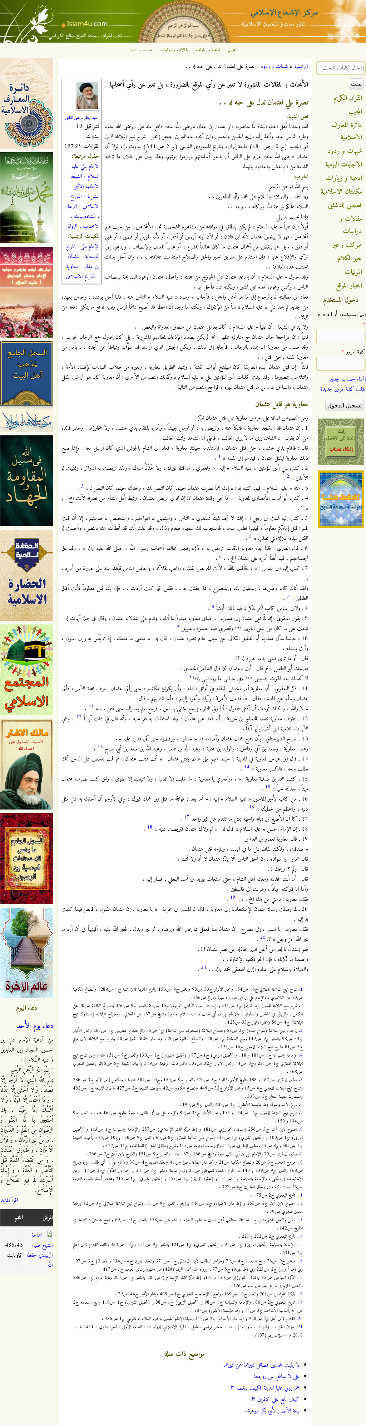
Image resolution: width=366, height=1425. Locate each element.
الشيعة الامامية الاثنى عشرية (85, 187)
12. (299, 1203)
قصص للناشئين (345, 205)
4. (301, 1055)
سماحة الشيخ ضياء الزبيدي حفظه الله (39, 1250)
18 (150, 827)
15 (268, 787)
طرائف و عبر (347, 245)
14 (246, 767)
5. (301, 1080)
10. (299, 1162)
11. (299, 1195)
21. (299, 1327)
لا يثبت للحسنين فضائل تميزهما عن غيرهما (261, 1365)
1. (301, 989)
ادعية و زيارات (208, 50)
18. (299, 1294)
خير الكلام (350, 258)
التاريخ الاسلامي (84, 202)
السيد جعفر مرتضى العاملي (81, 117)
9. (301, 1154)
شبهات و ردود (141, 50)
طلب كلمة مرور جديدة (343, 389)
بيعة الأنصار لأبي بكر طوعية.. (272, 1411)
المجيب (232, 50)
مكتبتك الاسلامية (341, 192)
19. (299, 1302)
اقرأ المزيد (9, 1200)
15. (299, 1245)
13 (100, 747)
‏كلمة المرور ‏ (354, 352)
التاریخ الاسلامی (80, 277)
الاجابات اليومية (343, 165)
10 (188, 676)
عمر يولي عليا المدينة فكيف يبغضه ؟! (265, 1388)
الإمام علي (89, 247)
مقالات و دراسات (174, 50)
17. (299, 1278)
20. (299, 1319)
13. (299, 1220)
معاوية (72, 267)
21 (204, 967)
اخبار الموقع (349, 286)
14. (299, 1236)
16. (299, 1261)
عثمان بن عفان (83, 262)
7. (301, 1113)
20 (263, 937)
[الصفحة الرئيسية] (183, 41)
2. (301, 1006)
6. (301, 1105)
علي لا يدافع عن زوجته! (277, 1377)
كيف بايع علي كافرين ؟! (276, 1400)
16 (251, 807)
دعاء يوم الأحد (34, 1026)
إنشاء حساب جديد (347, 379)
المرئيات (353, 272)
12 (79, 716)
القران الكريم (348, 98)
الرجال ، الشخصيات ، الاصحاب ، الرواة (81, 217)
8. (301, 1129)
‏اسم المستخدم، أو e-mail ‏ (342, 320)
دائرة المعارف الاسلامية (346, 131)
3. (301, 1031)
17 (186, 817)
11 (91, 706)
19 (233, 897)
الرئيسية (301, 67)
